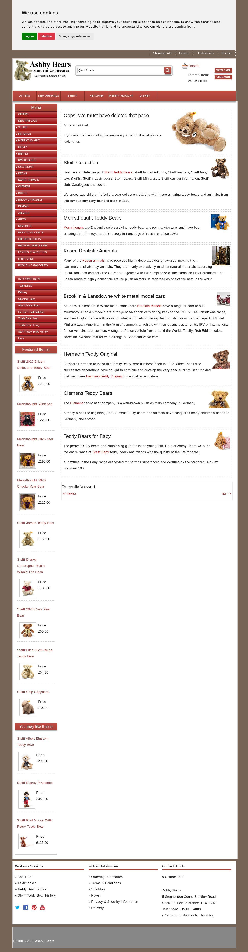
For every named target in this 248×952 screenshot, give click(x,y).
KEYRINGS (24, 226)
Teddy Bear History (29, 325)
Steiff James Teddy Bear (35, 523)
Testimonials (206, 53)
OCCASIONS (25, 166)
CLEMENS (24, 186)
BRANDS (23, 153)
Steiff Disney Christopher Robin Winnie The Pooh (31, 566)
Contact (226, 53)
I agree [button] (29, 36)
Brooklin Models (149, 306)
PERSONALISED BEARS (32, 245)
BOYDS (22, 193)
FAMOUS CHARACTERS (32, 252)
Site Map (98, 889)
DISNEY (145, 95)
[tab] (36, 114)
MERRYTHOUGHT (121, 95)
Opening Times (26, 298)
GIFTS (22, 219)
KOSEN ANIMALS (28, 179)
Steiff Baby (100, 452)
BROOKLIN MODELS (30, 199)
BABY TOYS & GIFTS (31, 232)
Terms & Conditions (106, 883)
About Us (24, 877)
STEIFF (73, 95)
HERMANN (97, 95)
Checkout (223, 76)
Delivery (184, 53)
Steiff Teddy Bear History (37, 895)
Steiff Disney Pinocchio (35, 783)
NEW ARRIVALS (48, 95)
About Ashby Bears (29, 305)
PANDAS (23, 206)
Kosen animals (93, 260)
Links (21, 338)
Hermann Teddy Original (104, 376)
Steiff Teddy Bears (118, 172)
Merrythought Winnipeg (34, 404)
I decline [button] (46, 36)
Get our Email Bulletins (31, 312)
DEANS (22, 173)
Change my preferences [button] (74, 36)
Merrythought (74, 227)
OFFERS (24, 95)
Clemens (77, 403)
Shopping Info (162, 53)
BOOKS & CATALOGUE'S (33, 265)
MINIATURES (26, 258)
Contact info (174, 877)
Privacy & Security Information (114, 902)
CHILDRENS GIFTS (29, 239)
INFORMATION (29, 279)
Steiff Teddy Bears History (33, 331)
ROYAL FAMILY (27, 160)
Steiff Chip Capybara (33, 692)
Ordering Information (107, 877)
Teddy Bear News (28, 318)
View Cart (223, 70)
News (95, 895)
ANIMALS (23, 212)
